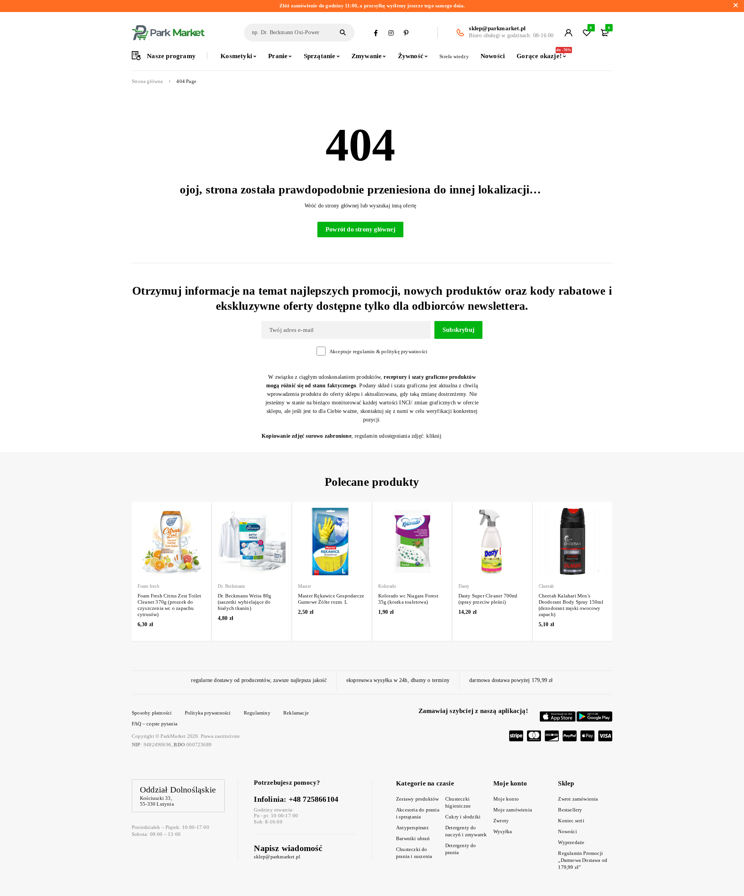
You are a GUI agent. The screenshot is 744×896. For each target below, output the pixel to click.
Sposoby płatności (152, 713)
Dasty (464, 586)
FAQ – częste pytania (154, 724)
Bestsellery (570, 810)
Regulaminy (257, 713)
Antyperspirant (412, 827)
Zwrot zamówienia (578, 799)
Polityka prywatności (208, 713)
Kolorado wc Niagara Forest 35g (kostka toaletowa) (408, 599)
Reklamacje (296, 713)
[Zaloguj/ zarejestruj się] (568, 32)
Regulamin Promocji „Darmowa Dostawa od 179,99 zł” (582, 860)
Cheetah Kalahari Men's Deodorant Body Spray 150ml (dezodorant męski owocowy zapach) (571, 605)
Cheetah (546, 586)
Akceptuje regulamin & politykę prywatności (378, 351)
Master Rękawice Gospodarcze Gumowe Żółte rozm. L (331, 599)
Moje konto (506, 799)
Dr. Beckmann (231, 586)
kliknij (433, 436)
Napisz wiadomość (288, 848)
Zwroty (501, 820)
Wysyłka (502, 831)
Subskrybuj (458, 329)
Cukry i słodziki (462, 817)
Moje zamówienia (512, 810)
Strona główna (147, 81)
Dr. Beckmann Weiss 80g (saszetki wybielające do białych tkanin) (244, 602)
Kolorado (387, 586)
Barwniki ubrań (413, 838)
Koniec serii (571, 820)
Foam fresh (148, 586)
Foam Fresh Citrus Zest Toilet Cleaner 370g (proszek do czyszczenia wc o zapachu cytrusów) (170, 605)
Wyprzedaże (571, 842)
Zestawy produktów (417, 799)
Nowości (567, 831)
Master (304, 586)
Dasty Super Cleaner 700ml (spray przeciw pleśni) (488, 599)
